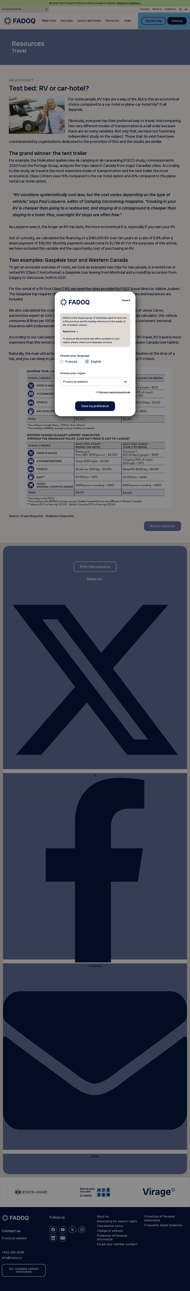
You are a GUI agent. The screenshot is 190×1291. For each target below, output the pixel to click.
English (96, 362)
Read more (69, 331)
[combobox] (95, 381)
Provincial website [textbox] (75, 382)
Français (71, 362)
